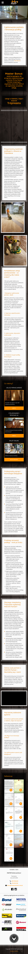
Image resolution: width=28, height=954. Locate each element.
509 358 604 (17, 60)
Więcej (14, 408)
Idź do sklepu (14, 459)
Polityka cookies (14, 951)
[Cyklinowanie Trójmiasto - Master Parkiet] (14, 3)
